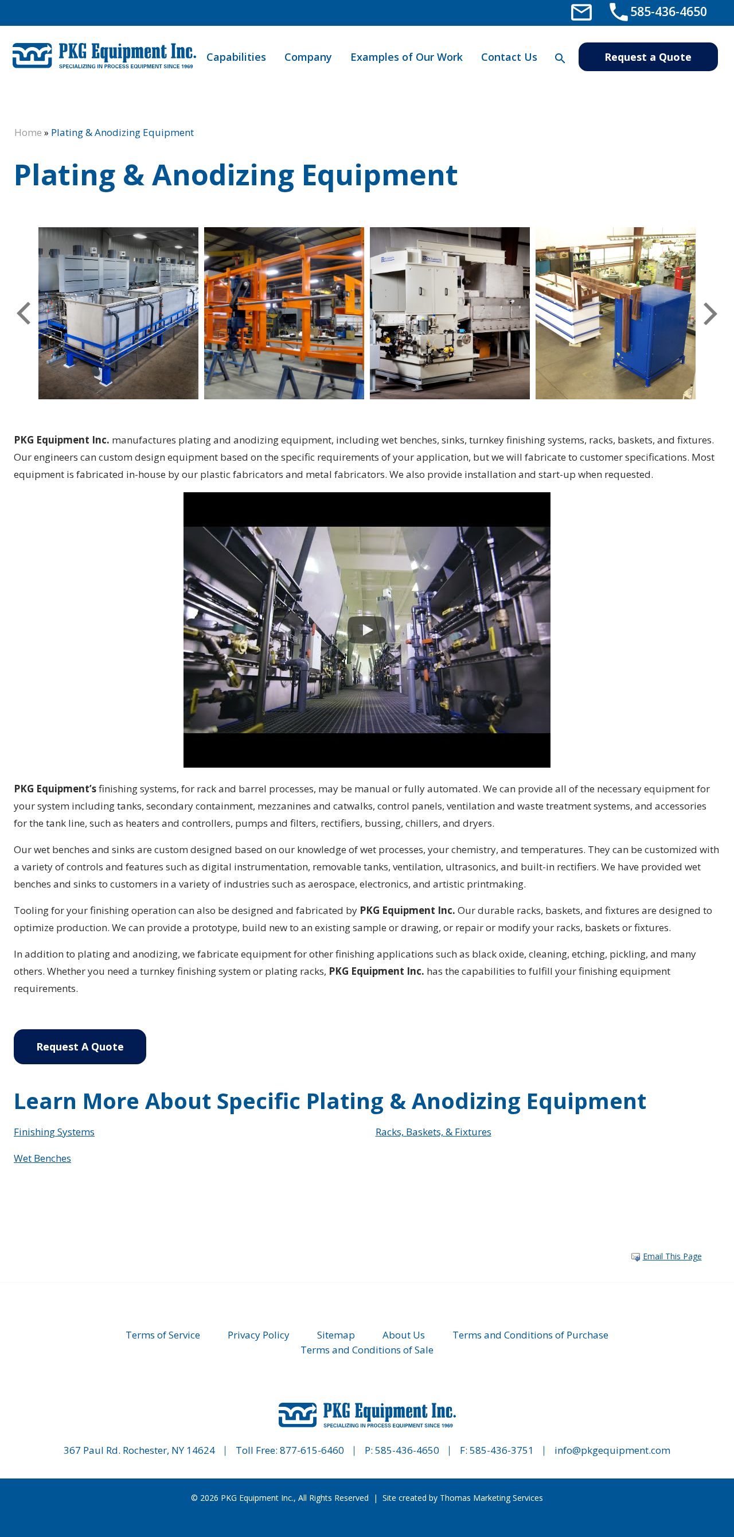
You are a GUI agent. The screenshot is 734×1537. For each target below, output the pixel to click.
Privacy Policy (259, 1334)
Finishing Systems (54, 1131)
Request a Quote (648, 57)
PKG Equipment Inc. (257, 1497)
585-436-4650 (407, 1450)
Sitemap (336, 1334)
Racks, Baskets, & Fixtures (433, 1131)
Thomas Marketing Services (491, 1497)
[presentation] (23, 313)
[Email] (581, 11)
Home (28, 132)
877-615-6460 (312, 1450)
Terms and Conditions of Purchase (530, 1334)
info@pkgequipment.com (612, 1450)
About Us (403, 1334)
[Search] (560, 58)
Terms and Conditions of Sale (367, 1349)
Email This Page (672, 1256)
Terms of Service (163, 1334)
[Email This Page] (635, 1257)
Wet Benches (42, 1158)
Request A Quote (80, 1046)
